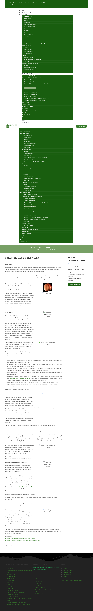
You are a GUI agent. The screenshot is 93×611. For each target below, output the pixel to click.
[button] (46, 126)
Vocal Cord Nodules (28, 51)
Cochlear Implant (26, 104)
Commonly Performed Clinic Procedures (20, 378)
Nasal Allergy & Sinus (27, 16)
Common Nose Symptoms (30, 86)
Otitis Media (26, 61)
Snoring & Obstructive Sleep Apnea (30, 63)
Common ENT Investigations (30, 94)
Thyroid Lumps (27, 71)
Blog (23, 121)
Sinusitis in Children (28, 57)
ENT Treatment (26, 14)
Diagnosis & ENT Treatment (30, 96)
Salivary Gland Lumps (29, 69)
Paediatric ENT (25, 55)
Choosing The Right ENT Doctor (29, 75)
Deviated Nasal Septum (29, 26)
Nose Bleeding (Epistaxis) (30, 24)
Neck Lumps (25, 108)
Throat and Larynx (26, 45)
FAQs (23, 116)
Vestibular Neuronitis (28, 41)
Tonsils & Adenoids (26, 114)
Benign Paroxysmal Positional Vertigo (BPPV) (34, 43)
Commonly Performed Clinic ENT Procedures (34, 100)
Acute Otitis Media (28, 36)
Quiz (23, 119)
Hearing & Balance (26, 30)
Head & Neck (25, 65)
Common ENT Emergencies (30, 92)
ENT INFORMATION (27, 73)
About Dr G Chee (27, 12)
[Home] (36, 249)
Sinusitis (26, 20)
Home (23, 10)
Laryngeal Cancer (28, 53)
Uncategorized (10, 545)
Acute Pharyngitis (28, 49)
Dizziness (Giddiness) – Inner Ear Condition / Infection (36, 83)
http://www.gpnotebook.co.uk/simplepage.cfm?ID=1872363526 (20, 538)
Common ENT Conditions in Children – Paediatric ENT (36, 98)
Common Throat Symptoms (30, 90)
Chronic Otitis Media (28, 34)
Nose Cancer (27, 28)
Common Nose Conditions (30, 88)
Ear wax (26, 32)
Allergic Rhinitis (27, 18)
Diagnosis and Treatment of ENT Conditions (32, 77)
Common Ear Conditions (29, 81)
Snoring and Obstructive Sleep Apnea (32, 59)
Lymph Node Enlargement (30, 67)
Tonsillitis (26, 47)
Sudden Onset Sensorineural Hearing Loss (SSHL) (35, 39)
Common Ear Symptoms (29, 79)
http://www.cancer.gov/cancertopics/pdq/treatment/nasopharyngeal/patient (22, 540)
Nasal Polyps (27, 22)
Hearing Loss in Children (27, 106)
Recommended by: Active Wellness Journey (71, 580)
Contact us (25, 123)
